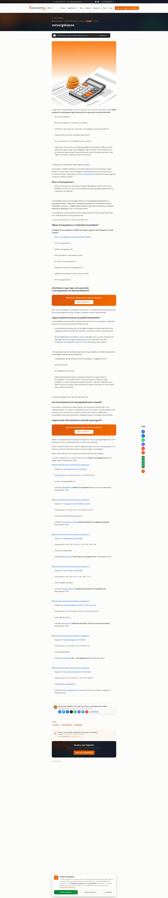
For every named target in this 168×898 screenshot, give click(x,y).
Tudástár (88, 8)
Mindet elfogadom (66, 892)
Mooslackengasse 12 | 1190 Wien (74, 640)
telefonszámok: (60, 475)
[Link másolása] (143, 452)
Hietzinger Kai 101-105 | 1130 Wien (75, 469)
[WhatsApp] (143, 440)
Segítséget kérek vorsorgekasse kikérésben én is (72, 339)
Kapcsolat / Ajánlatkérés (84, 752)
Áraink (110, 8)
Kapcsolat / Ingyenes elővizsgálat (127, 8)
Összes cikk (57, 761)
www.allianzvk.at (67, 487)
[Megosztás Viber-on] (79, 711)
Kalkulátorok (96, 8)
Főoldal (63, 8)
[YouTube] (98, 1)
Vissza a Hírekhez (59, 18)
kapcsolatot (87, 174)
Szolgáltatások (71, 8)
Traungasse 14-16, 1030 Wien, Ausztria (76, 504)
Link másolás (95, 711)
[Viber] (143, 444)
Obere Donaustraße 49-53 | (73, 672)
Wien (89, 672)
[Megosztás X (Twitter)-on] (71, 711)
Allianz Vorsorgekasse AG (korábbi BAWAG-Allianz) (73, 237)
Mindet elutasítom (90, 892)
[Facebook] (143, 431)
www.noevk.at (66, 623)
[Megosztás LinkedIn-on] (67, 711)
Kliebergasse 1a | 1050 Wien (73, 538)
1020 (85, 672)
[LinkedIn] (143, 436)
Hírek (81, 8)
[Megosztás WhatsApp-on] (75, 711)
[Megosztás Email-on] (86, 711)
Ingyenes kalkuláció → (84, 302)
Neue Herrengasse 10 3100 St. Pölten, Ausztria (79, 605)
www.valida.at (66, 658)
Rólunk (104, 8)
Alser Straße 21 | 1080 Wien (73, 570)
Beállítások (108, 892)
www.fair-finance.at (68, 589)
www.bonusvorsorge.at (69, 522)
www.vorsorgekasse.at (69, 690)
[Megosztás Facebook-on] (59, 711)
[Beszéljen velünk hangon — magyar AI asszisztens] (143, 471)
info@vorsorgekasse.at (67, 684)
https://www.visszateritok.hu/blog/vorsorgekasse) (71, 465)
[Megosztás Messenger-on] (63, 711)
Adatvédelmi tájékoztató (67, 887)
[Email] (143, 448)
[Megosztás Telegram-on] (82, 711)
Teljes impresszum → (76, 736)
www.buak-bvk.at (67, 557)
